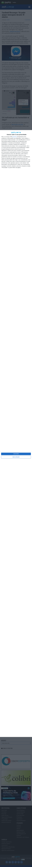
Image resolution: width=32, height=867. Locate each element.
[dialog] (16, 433)
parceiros (14, 136)
